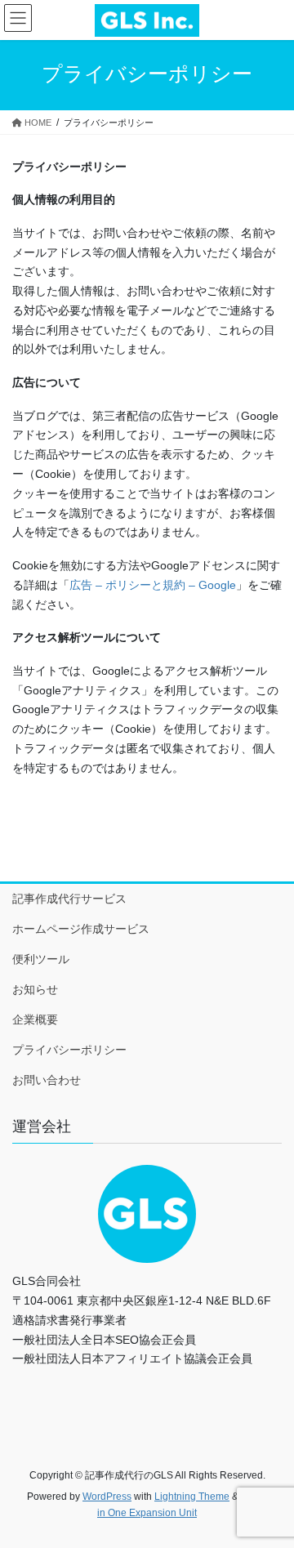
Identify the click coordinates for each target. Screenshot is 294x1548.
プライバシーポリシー (69, 1049)
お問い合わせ (46, 1079)
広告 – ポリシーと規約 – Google (152, 584)
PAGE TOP (271, 1486)
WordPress (106, 1496)
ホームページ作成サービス (80, 928)
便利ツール (40, 959)
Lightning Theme (191, 1496)
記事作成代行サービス (69, 898)
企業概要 (35, 1019)
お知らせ (35, 989)
